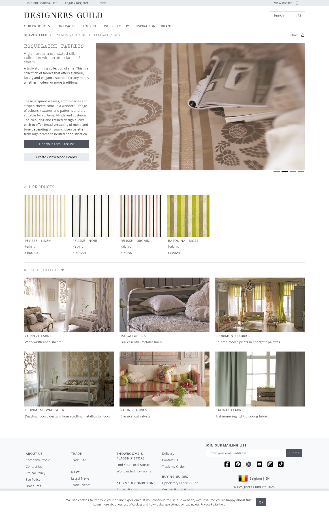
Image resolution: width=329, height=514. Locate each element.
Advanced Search (259, 15)
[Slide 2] (285, 171)
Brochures (33, 486)
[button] (287, 15)
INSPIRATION (145, 26)
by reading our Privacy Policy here (202, 504)
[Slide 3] (293, 171)
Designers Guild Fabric (69, 35)
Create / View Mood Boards (56, 157)
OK (261, 502)
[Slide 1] (276, 171)
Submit (294, 453)
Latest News (80, 478)
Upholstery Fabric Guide (180, 483)
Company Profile (38, 460)
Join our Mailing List (42, 3)
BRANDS (168, 26)
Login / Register (76, 3)
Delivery (168, 453)
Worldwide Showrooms (134, 471)
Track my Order (173, 466)
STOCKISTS (90, 26)
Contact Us (34, 466)
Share (295, 35)
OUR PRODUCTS (37, 26)
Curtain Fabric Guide (177, 489)
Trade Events (80, 485)
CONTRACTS (65, 26)
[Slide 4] (301, 171)
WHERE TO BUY (116, 26)
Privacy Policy (127, 489)
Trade (102, 3)
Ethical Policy (35, 473)
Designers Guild (35, 35)
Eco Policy (33, 479)
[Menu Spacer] (90, 464)
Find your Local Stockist (56, 144)
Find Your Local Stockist (134, 465)
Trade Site (78, 460)
